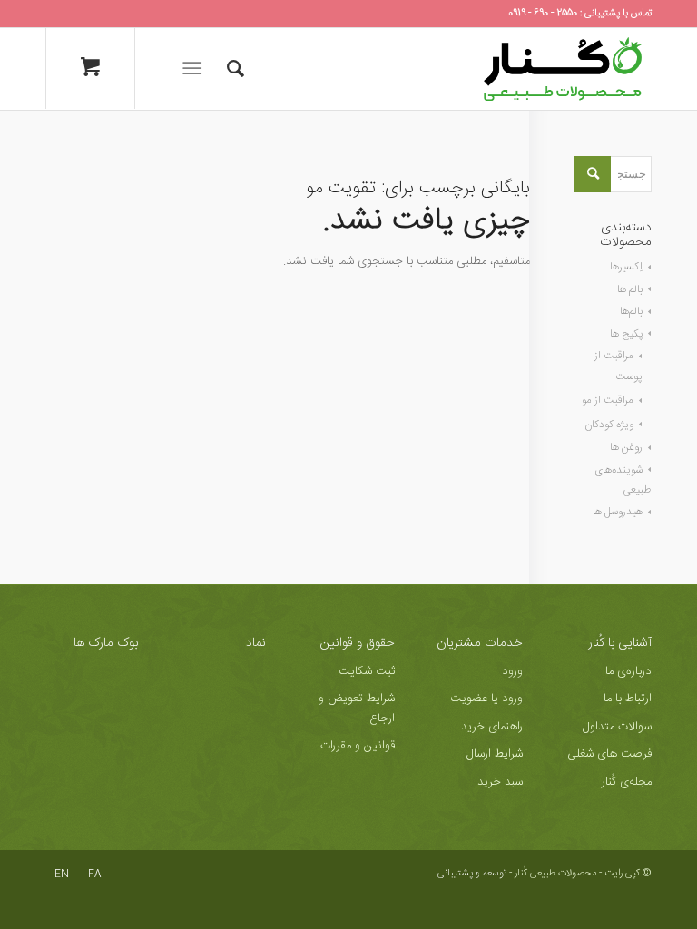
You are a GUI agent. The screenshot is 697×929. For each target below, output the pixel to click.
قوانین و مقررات (357, 746)
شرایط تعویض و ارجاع (357, 708)
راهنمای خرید (492, 727)
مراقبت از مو (607, 400)
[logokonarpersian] (563, 69)
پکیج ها (626, 334)
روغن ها (626, 447)
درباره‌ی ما (628, 671)
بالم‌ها (631, 311)
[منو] (195, 68)
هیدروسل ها (618, 512)
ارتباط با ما (628, 699)
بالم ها (630, 289)
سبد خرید (500, 782)
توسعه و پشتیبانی (471, 873)
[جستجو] (226, 69)
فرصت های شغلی (609, 754)
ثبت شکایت (367, 671)
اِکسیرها (626, 267)
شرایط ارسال (494, 754)
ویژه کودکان (608, 425)
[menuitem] (226, 69)
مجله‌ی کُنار (627, 782)
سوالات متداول (617, 727)
